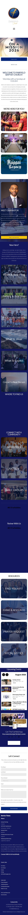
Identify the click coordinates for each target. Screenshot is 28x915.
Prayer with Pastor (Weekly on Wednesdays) (20, 702)
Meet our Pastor (14, 237)
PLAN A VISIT (14, 59)
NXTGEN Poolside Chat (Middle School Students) (19, 710)
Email (2, 783)
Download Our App (14, 743)
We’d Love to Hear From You (7, 789)
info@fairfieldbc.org (14, 908)
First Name (3, 767)
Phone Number (4, 777)
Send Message (14, 808)
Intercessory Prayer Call (19, 694)
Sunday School (16, 680)
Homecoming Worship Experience (18, 687)
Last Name (3, 772)
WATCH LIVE (14, 64)
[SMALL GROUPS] (14, 499)
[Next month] (7, 674)
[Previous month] (3, 674)
